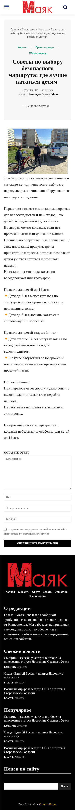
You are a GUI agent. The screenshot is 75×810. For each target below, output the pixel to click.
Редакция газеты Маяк (44, 94)
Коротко (43, 29)
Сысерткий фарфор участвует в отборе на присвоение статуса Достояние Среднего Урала (36, 659)
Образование (37, 53)
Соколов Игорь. (48, 804)
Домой (15, 29)
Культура (10, 667)
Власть (8, 682)
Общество (28, 29)
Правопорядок (44, 47)
